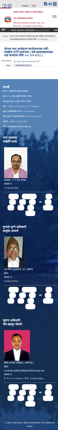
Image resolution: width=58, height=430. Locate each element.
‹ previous (29, 196)
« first (14, 196)
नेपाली (34, 6)
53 (30, 207)
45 (49, 196)
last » (30, 213)
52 (21, 207)
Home (5, 36)
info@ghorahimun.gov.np (19, 126)
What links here (23, 65)
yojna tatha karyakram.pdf (27, 61)
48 (32, 202)
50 (48, 202)
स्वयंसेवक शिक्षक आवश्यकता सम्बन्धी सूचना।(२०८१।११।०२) (24, 30)
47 (22, 202)
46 (12, 202)
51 (11, 207)
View (9, 65)
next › (48, 207)
